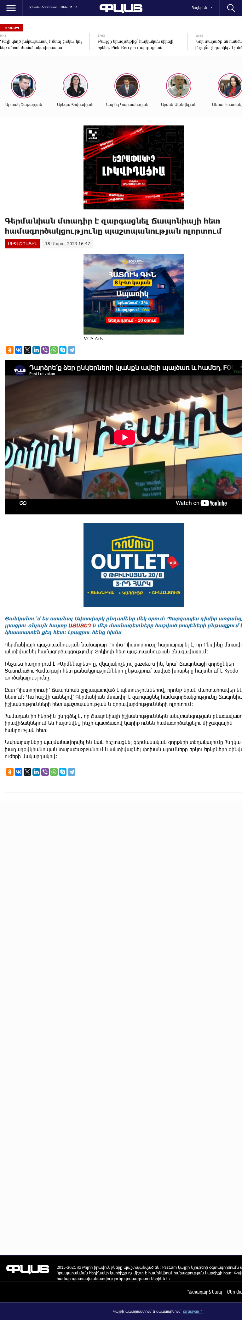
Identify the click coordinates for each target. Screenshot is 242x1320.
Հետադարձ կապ (204, 1292)
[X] (27, 350)
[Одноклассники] (10, 350)
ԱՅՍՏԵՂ (79, 625)
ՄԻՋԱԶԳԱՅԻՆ (22, 243)
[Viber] (45, 350)
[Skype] (62, 350)
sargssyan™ (193, 1311)
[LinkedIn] (36, 350)
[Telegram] (71, 350)
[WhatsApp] (54, 350)
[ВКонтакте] (18, 350)
